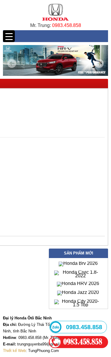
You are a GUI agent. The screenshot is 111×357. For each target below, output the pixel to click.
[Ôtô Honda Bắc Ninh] (55, 22)
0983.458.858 (66, 25)
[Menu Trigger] (9, 36)
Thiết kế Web (14, 350)
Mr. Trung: (41, 25)
